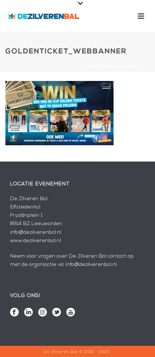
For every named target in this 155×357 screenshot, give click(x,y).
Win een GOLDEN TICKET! (54, 67)
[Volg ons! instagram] (42, 313)
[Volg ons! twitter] (56, 313)
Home (18, 67)
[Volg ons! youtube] (70, 313)
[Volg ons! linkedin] (28, 313)
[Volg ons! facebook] (14, 313)
